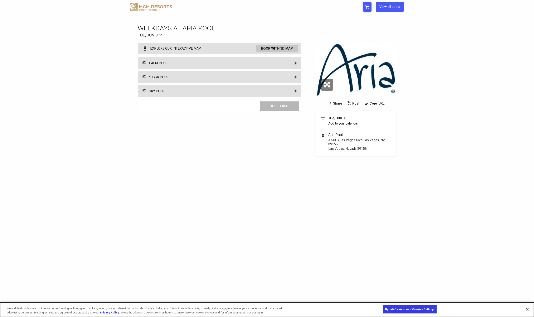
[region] (267, 309)
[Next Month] (206, 42)
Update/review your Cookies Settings (410, 309)
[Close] (527, 309)
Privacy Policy (109, 312)
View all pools (389, 7)
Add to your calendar (343, 123)
